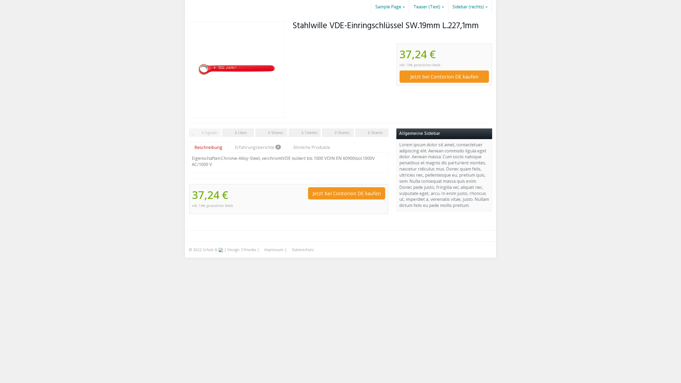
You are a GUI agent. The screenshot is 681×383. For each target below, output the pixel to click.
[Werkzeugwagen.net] (189, 6)
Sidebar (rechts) (468, 7)
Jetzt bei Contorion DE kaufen (444, 76)
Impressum (273, 249)
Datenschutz (302, 249)
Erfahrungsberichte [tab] (257, 147)
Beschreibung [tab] (208, 147)
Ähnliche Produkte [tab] (311, 147)
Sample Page (388, 7)
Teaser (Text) (427, 7)
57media (248, 249)
